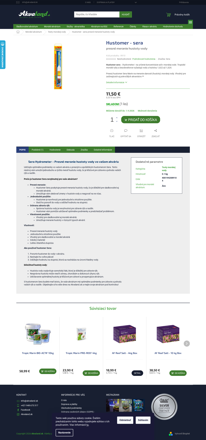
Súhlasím (143, 420)
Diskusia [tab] (71, 150)
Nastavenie (64, 432)
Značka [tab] (84, 150)
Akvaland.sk (26, 414)
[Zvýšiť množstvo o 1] (116, 118)
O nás (88, 2)
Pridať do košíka (142, 119)
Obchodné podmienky (71, 408)
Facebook (25, 410)
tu (87, 424)
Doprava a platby (106, 2)
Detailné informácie (115, 82)
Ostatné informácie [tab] (103, 150)
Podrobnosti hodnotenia (143, 59)
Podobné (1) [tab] (37, 150)
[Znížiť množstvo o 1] (116, 121)
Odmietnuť (125, 420)
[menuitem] (27, 26)
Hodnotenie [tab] (55, 150)
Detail (137, 373)
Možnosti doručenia (147, 111)
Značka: (164, 59)
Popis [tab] (22, 150)
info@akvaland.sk (29, 401)
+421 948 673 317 (29, 405)
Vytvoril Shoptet (182, 433)
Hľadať (125, 14)
